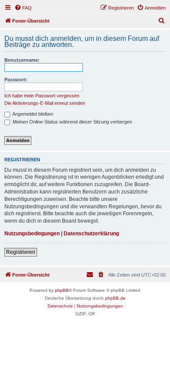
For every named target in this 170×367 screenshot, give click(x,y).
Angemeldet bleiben (32, 114)
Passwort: (15, 79)
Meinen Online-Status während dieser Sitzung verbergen (71, 121)
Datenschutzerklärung (91, 233)
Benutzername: (22, 60)
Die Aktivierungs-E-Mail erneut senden (44, 103)
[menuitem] (23, 8)
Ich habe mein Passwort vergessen (41, 95)
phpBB (62, 290)
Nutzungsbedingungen (32, 233)
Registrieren (20, 252)
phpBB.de (115, 298)
